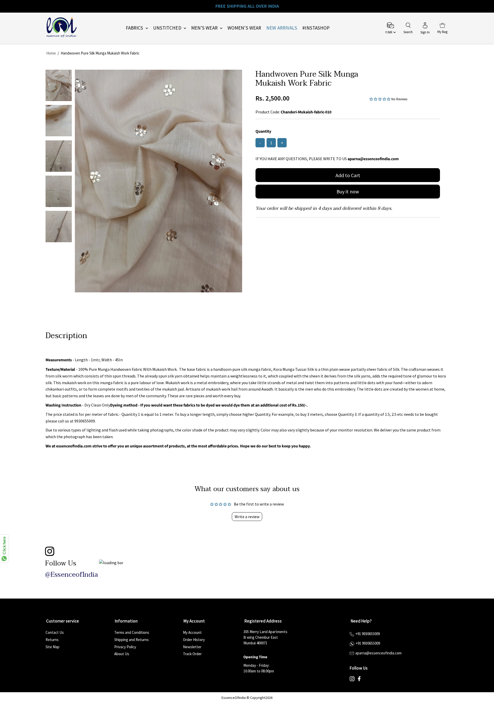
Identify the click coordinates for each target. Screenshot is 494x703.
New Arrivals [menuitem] (281, 28)
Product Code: (267, 111)
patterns (70, 395)
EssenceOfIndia (234, 697)
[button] (380, 99)
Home (51, 53)
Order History (194, 639)
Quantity (263, 131)
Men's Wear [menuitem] (205, 28)
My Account (192, 632)
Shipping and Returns (131, 639)
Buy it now (348, 191)
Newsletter (192, 646)
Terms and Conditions (131, 632)
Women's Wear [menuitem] (244, 28)
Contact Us (55, 632)
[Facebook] (359, 680)
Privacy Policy (125, 646)
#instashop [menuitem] (316, 28)
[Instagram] (352, 680)
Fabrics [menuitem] (135, 28)
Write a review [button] (247, 516)
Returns (52, 639)
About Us (121, 653)
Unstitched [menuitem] (167, 28)
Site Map (52, 646)
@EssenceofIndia (71, 574)
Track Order (192, 653)
